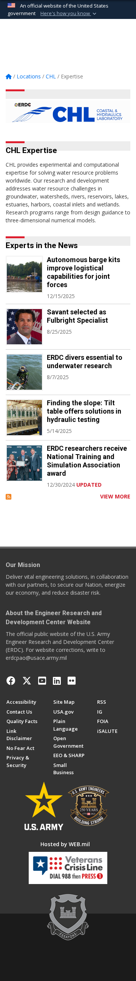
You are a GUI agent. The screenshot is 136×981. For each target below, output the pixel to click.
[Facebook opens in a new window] (10, 680)
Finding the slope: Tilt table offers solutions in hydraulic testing (84, 411)
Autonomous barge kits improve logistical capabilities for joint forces (83, 272)
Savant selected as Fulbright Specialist (77, 316)
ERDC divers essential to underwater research (84, 361)
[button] (69, 13)
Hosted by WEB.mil (65, 844)
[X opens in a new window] (26, 680)
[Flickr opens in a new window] (72, 680)
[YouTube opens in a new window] (42, 680)
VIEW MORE (115, 496)
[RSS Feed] (8, 496)
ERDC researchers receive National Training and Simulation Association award (87, 460)
